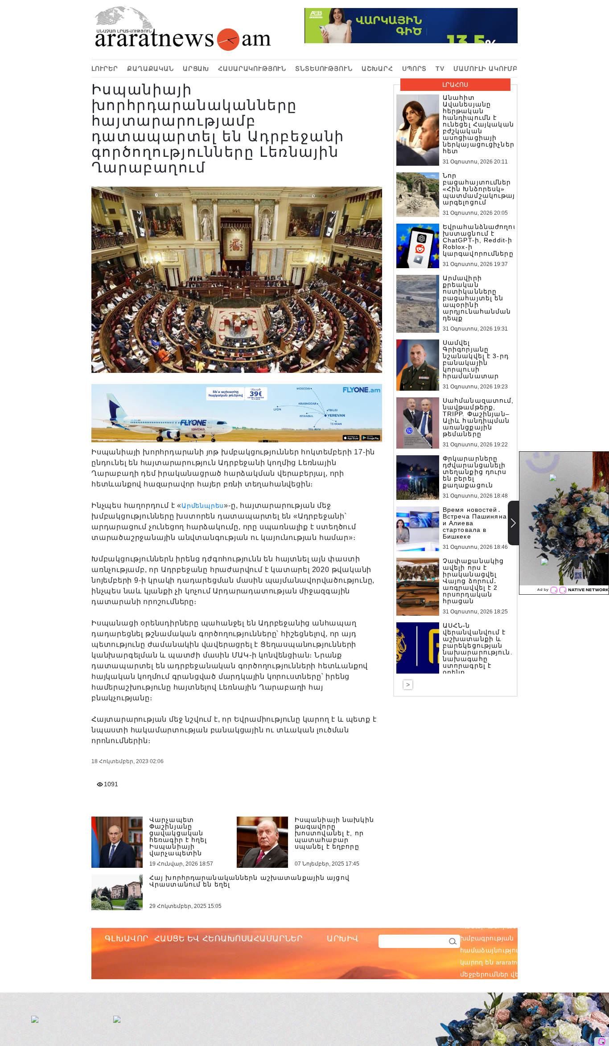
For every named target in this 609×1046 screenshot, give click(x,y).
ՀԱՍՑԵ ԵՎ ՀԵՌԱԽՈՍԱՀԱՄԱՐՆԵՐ (228, 938)
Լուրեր (104, 68)
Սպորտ (414, 68)
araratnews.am (560, 926)
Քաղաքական (150, 68)
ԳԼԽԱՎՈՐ (126, 938)
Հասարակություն (252, 68)
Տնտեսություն (323, 68)
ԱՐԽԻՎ (343, 938)
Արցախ (196, 68)
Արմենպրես (202, 505)
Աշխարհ (377, 68)
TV (440, 68)
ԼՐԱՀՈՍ (455, 84)
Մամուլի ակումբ (485, 68)
